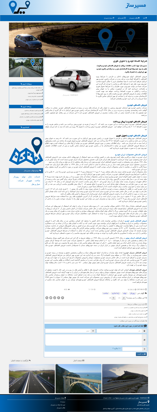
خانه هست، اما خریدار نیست (35, 96)
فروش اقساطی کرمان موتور (136, 238)
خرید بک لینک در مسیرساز (58, 405)
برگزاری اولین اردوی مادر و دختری (33, 110)
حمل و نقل (121, 18)
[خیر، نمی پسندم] (114, 298)
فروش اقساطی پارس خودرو (136, 221)
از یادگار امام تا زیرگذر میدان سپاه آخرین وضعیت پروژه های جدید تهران (27, 89)
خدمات (37, 177)
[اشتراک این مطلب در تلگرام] (54, 297)
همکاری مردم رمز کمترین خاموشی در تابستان (135, 307)
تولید (124, 293)
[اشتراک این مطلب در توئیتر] (50, 297)
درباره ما (62, 401)
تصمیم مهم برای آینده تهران (35, 93)
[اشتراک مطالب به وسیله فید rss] (47, 297)
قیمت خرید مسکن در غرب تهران (34, 99)
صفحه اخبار (77, 360)
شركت (20, 180)
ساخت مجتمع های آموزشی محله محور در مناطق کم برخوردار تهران (130, 317)
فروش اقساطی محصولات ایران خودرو (131, 154)
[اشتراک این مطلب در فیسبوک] (58, 297)
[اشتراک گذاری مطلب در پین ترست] (62, 297)
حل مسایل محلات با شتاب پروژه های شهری (31, 113)
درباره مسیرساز (108, 18)
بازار (30, 177)
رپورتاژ (132, 293)
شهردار (29, 180)
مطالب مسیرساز (133, 18)
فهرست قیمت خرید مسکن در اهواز (137, 314)
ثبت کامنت (140, 354)
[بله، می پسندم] (124, 298)
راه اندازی (115, 293)
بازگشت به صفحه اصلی (20, 360)
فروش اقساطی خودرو (137, 105)
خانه (144, 18)
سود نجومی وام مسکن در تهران (138, 311)
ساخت (105, 293)
